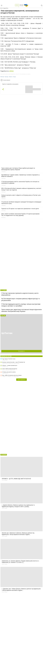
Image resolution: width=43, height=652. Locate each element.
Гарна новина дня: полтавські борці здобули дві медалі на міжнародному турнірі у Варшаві (18, 168)
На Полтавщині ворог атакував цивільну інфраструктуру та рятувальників (20, 299)
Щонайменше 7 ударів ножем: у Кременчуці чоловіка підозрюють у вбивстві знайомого (20, 175)
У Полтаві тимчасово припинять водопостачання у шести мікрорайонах (19, 294)
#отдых (14, 76)
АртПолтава (6, 333)
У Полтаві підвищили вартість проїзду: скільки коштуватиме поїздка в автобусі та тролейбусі (20, 305)
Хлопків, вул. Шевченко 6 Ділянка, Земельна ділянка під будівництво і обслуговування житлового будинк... (18, 533)
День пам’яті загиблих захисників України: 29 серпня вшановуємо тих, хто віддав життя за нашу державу (20, 214)
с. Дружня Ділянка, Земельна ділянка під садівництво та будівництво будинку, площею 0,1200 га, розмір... (18, 505)
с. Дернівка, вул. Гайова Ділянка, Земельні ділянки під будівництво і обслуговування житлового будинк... (21, 589)
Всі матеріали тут (21, 351)
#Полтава (2, 76)
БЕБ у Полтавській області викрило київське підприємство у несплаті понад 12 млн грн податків (21, 189)
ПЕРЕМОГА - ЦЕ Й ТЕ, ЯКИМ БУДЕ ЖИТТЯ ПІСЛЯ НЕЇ (16, 478)
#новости (10, 76)
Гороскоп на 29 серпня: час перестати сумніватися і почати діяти (20, 208)
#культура (6, 76)
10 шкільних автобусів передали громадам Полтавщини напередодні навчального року (21, 202)
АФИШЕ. (11, 71)
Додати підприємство (21, 379)
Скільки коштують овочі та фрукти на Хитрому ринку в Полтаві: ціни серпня (21, 196)
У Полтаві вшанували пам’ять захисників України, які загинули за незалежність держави (20, 182)
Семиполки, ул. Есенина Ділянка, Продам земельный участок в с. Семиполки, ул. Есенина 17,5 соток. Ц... (20, 561)
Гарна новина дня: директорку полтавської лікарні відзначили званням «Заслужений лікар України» (21, 310)
